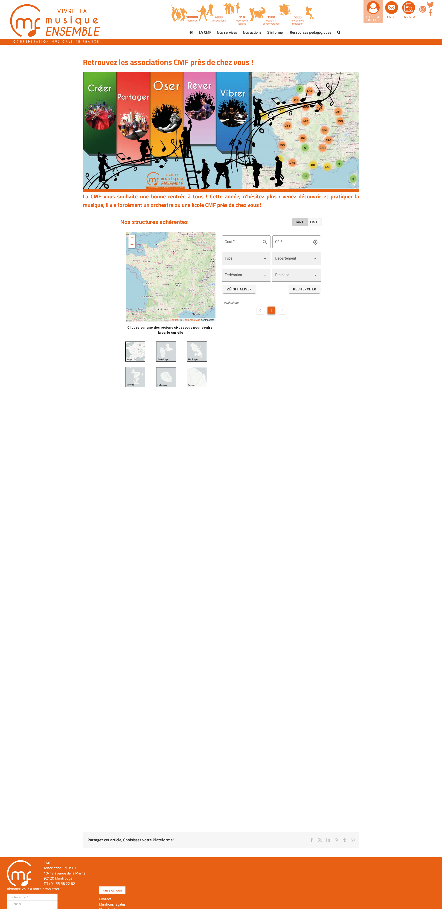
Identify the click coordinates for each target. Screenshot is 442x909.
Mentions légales (112, 904)
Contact (105, 898)
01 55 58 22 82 (63, 883)
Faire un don (112, 890)
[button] (338, 32)
